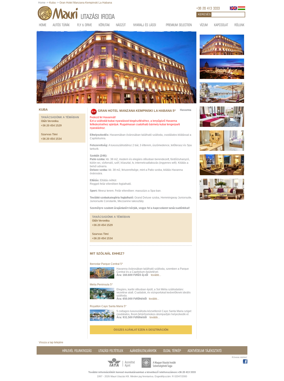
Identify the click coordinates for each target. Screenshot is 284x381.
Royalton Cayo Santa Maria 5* (108, 306)
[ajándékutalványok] (143, 350)
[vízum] (204, 24)
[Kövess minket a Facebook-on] (245, 360)
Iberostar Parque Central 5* (106, 263)
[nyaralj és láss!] (144, 24)
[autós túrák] (61, 24)
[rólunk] (240, 24)
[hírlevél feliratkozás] (77, 350)
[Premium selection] (179, 24)
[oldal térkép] (172, 350)
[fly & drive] (84, 24)
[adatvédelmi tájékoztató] (205, 350)
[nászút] (121, 24)
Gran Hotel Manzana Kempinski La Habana (85, 2)
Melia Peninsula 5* (101, 284)
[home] (42, 24)
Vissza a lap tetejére (51, 342)
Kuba (52, 2)
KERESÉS (204, 14)
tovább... (156, 275)
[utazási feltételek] (111, 350)
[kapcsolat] (221, 24)
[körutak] (104, 24)
